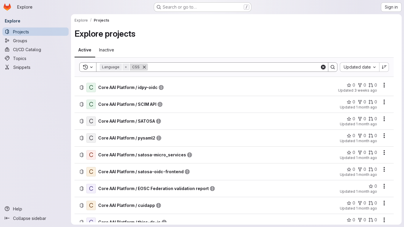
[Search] (332, 67)
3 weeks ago (365, 90)
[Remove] (144, 67)
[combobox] (359, 67)
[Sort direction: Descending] (384, 67)
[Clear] (323, 67)
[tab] (85, 50)
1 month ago (366, 107)
